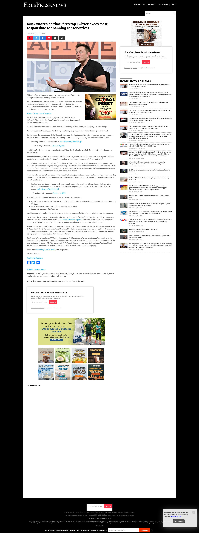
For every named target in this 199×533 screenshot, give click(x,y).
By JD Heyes (139, 88)
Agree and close (179, 521)
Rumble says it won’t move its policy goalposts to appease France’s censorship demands (148, 103)
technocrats (44, 276)
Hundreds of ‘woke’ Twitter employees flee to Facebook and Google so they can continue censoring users (148, 127)
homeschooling (139, 4)
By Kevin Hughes (140, 148)
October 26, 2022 (58, 146)
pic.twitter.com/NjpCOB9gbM (48, 189)
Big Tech (46, 274)
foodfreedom (163, 4)
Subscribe (144, 530)
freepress (151, 4)
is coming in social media (45, 250)
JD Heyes (41, 33)
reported (39, 113)
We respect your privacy (89, 515)
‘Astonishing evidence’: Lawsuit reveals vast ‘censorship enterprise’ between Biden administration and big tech (147, 163)
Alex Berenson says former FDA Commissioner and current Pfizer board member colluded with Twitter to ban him (150, 212)
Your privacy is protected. (37, 308)
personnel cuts (102, 274)
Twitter (52, 276)
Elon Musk (63, 274)
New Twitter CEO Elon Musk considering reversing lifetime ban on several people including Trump (149, 111)
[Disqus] (71, 414)
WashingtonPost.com (35, 258)
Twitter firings (61, 276)
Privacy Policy (99, 525)
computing (54, 274)
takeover (36, 276)
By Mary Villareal (140, 208)
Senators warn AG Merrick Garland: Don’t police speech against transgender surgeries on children (149, 205)
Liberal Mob (77, 274)
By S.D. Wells (139, 192)
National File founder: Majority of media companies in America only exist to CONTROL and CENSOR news (149, 145)
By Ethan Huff (139, 174)
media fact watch (89, 274)
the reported (71, 220)
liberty (173, 4)
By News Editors (140, 106)
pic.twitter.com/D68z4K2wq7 (71, 142)
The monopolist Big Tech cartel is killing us (143, 229)
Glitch (70, 274)
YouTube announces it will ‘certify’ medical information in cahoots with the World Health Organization (150, 119)
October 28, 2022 (59, 193)
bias (40, 274)
